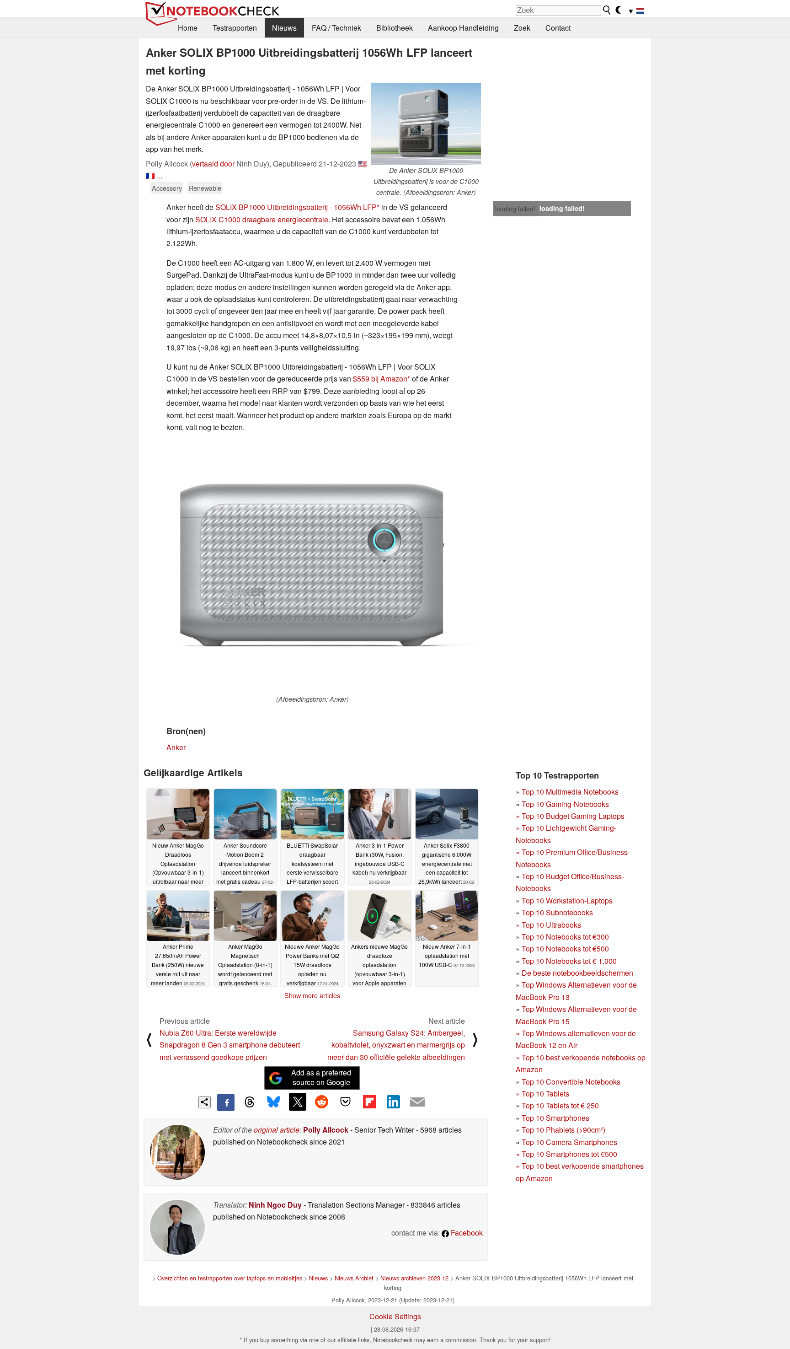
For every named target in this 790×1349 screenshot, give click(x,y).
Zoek (522, 27)
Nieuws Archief (354, 1278)
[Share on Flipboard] (369, 1101)
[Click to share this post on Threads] (249, 1102)
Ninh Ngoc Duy (275, 1204)
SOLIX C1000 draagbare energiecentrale (261, 219)
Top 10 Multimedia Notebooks (570, 791)
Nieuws (284, 27)
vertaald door (213, 163)
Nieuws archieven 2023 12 (414, 1278)
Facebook (466, 1232)
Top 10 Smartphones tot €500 (566, 1154)
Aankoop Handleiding (463, 27)
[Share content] (204, 1102)
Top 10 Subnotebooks (557, 912)
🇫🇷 (150, 175)
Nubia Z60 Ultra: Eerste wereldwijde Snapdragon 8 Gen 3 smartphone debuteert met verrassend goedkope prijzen (230, 1044)
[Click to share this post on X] (297, 1101)
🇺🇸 (362, 163)
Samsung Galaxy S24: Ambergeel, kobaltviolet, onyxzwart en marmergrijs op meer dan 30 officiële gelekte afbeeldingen (396, 1044)
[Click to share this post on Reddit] (321, 1101)
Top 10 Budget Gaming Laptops (570, 816)
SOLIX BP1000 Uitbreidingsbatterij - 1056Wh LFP (296, 207)
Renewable (205, 188)
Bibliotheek (394, 27)
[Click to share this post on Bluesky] (273, 1102)
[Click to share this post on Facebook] (226, 1102)
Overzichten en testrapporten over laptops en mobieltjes (229, 1278)
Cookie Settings (395, 1316)
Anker (176, 747)
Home (188, 27)
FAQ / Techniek (336, 27)
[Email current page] (417, 1102)
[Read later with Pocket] (345, 1101)
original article (276, 1129)
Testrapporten (235, 27)
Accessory (167, 188)
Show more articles (312, 995)
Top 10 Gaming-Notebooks (565, 804)
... (159, 175)
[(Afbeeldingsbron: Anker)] (312, 567)
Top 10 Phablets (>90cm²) (563, 1129)
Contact (558, 27)
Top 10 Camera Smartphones (569, 1142)
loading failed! (515, 208)
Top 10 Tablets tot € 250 (560, 1105)
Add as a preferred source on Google (321, 1077)
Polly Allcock (325, 1129)
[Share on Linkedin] (393, 1101)
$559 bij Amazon (380, 378)
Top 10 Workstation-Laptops (567, 900)
